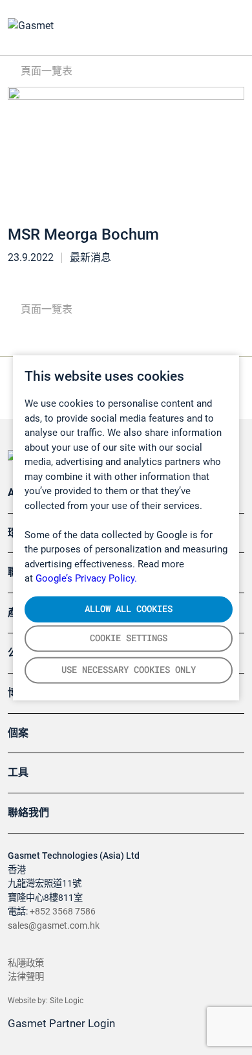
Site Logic (66, 1000)
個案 (18, 733)
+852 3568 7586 (63, 911)
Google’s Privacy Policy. (86, 578)
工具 (18, 772)
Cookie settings (128, 638)
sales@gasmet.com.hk (54, 925)
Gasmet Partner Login (63, 1023)
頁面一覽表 (45, 71)
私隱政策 (26, 963)
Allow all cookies (129, 609)
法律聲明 (26, 976)
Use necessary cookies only (128, 669)
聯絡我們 (28, 812)
